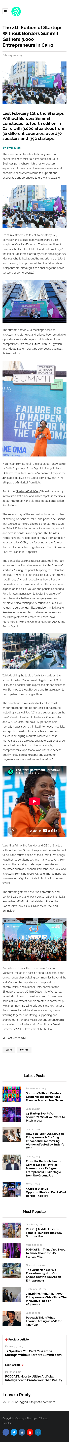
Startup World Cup (28, 491)
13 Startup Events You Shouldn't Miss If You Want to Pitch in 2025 (45, 1117)
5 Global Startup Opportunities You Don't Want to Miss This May (46, 1192)
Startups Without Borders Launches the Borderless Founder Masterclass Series (44, 1097)
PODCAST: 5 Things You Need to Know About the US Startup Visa (45, 1253)
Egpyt (9, 1050)
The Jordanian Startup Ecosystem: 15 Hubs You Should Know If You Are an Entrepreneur (43, 1275)
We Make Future (30, 344)
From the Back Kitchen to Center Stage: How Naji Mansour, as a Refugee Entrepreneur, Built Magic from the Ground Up (43, 1168)
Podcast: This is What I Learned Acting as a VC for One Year (44, 1321)
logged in (24, 1402)
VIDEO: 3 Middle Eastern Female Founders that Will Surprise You (44, 1232)
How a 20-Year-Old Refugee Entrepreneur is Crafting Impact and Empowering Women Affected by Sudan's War (45, 1141)
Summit (24, 1050)
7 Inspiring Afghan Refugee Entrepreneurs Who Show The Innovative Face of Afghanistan (46, 1299)
